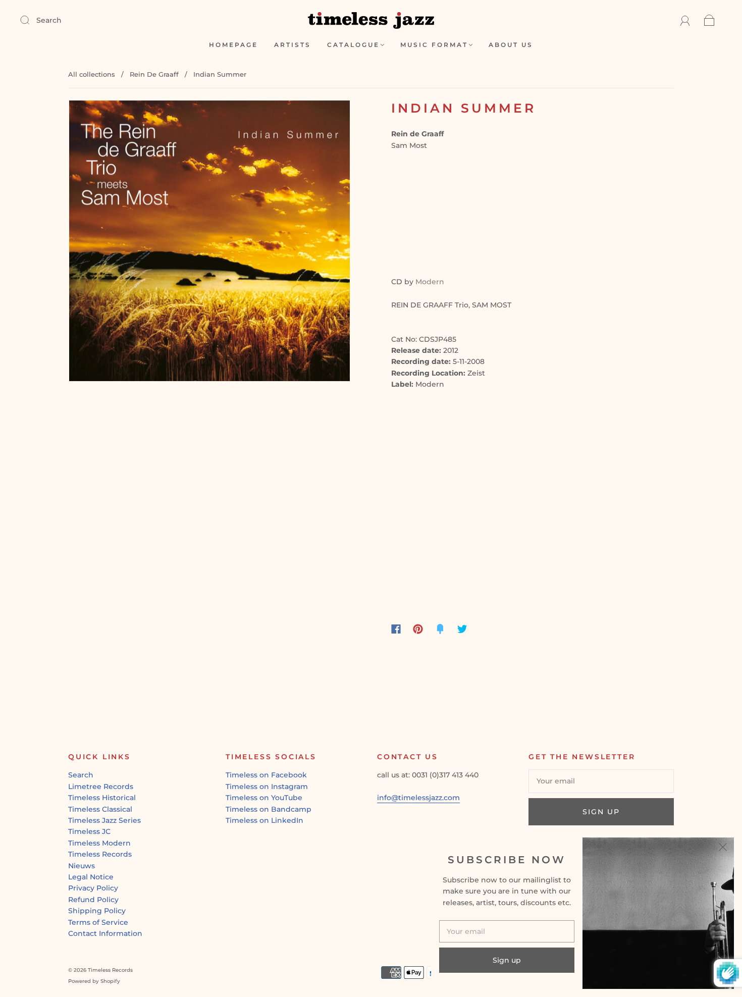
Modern (429, 281)
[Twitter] (462, 629)
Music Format (434, 44)
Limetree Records (100, 786)
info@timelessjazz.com (418, 797)
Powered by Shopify (94, 981)
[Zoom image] (209, 242)
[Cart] (709, 20)
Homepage (233, 44)
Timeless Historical (102, 797)
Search (49, 20)
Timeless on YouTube (264, 797)
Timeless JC (89, 831)
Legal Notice (91, 876)
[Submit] (31, 20)
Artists (292, 44)
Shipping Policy (97, 910)
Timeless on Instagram (267, 786)
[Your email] (601, 781)
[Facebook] (396, 629)
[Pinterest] (418, 629)
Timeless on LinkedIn (264, 820)
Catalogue (353, 44)
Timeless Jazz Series (104, 820)
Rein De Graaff (154, 74)
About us (511, 44)
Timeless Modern (99, 843)
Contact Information (105, 933)
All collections (91, 74)
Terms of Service (98, 922)
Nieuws (81, 865)
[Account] (685, 20)
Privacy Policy (93, 888)
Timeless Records (100, 854)
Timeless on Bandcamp (268, 809)
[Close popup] (723, 848)
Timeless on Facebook (266, 774)
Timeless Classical (100, 809)
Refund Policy (93, 899)
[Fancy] (440, 629)
